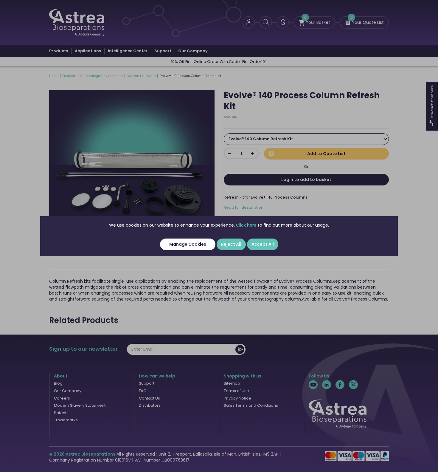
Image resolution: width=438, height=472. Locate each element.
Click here (246, 225)
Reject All (231, 244)
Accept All (262, 244)
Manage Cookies (187, 244)
